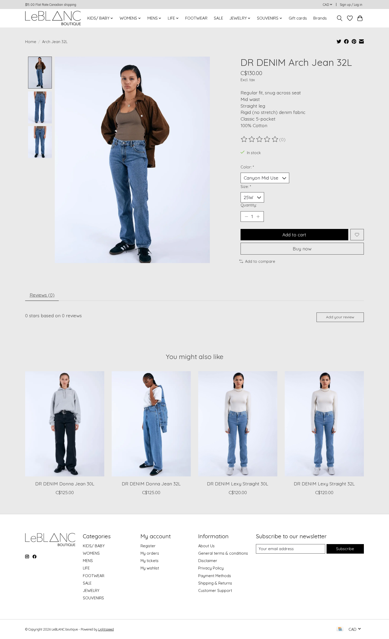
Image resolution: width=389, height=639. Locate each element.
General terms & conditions (223, 553)
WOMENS (91, 553)
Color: (247, 166)
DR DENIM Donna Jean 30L (64, 483)
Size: (246, 186)
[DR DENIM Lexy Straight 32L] (324, 423)
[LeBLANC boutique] (53, 18)
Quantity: (249, 205)
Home (30, 41)
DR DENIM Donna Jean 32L (151, 483)
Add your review (340, 317)
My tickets (150, 560)
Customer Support (215, 590)
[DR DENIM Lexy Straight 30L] (237, 423)
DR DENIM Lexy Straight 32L (324, 483)
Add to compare (260, 261)
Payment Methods (214, 575)
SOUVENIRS (93, 597)
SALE (218, 18)
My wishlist (150, 568)
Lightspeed (106, 629)
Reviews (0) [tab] (42, 295)
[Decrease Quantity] (246, 216)
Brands (320, 18)
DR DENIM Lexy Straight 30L (237, 483)
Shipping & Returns (215, 583)
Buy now (302, 248)
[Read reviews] (260, 139)
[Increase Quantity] (258, 216)
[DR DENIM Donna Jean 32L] (151, 423)
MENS (88, 560)
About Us (206, 545)
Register (148, 545)
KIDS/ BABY (94, 545)
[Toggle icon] (339, 18)
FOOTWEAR (196, 18)
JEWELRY (91, 590)
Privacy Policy (211, 568)
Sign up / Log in (351, 5)
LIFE (86, 568)
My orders (150, 553)
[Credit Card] (340, 629)
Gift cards (298, 18)
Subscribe (345, 548)
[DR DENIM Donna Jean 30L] (64, 423)
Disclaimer (207, 560)
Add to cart (294, 234)
